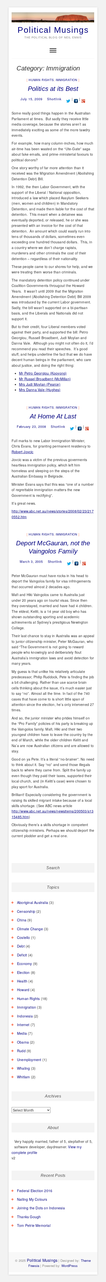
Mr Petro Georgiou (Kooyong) (43, 373)
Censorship (26, 911)
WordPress (69, 1265)
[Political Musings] (53, 12)
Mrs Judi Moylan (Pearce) (39, 384)
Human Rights (41, 80)
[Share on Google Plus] (83, 99)
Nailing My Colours (32, 1199)
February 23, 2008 (31, 426)
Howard (23, 989)
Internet (23, 1024)
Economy (24, 963)
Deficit (22, 954)
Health (22, 981)
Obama (23, 1042)
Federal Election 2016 (34, 1190)
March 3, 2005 (31, 561)
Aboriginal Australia (32, 902)
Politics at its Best (53, 88)
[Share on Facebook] (76, 99)
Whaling (23, 1068)
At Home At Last (53, 416)
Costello (23, 937)
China (21, 919)
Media (22, 1033)
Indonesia (25, 1016)
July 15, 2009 (31, 99)
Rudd (21, 1050)
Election (23, 972)
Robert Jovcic (23, 451)
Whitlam (23, 1076)
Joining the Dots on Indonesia (41, 1207)
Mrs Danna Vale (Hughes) (40, 389)
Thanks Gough (29, 1216)
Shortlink (54, 99)
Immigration (66, 80)
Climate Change (30, 928)
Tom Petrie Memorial (34, 1225)
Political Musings (53, 29)
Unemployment (29, 1059)
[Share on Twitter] (68, 99)
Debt (21, 946)
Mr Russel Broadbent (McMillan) (45, 378)
